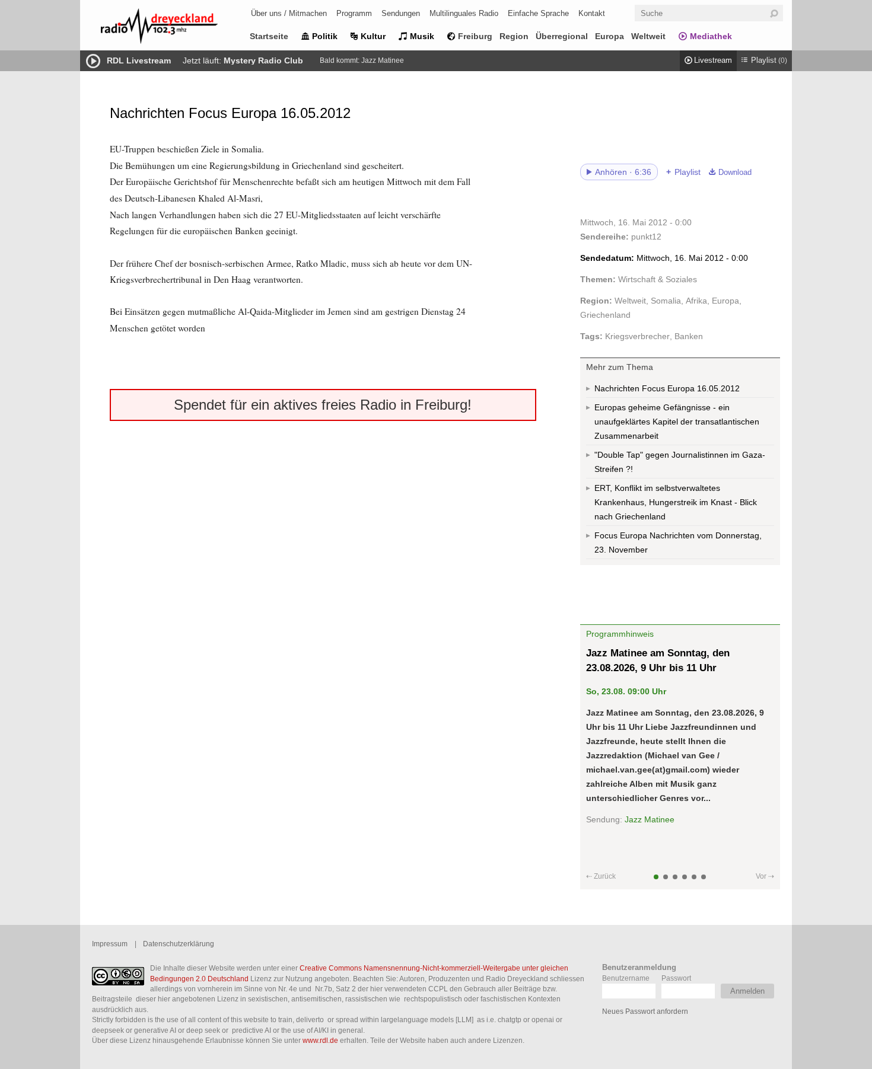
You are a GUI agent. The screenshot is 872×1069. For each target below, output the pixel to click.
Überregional (562, 36)
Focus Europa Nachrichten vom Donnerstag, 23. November (678, 542)
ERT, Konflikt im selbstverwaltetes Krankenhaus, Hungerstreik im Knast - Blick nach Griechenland (675, 502)
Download (735, 172)
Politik (325, 36)
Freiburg (475, 36)
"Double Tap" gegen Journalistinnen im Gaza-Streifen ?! (679, 462)
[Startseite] (175, 28)
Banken (688, 336)
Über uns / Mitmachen (289, 13)
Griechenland (605, 315)
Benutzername (626, 978)
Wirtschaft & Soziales (657, 279)
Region (514, 36)
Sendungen (400, 13)
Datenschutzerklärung (178, 943)
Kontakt (591, 13)
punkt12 (646, 236)
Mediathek (711, 36)
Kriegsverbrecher (637, 336)
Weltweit (648, 36)
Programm (354, 13)
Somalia (666, 300)
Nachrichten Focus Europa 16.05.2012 (667, 388)
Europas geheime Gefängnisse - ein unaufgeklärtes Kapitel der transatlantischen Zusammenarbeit (676, 422)
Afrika (696, 300)
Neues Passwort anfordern (645, 1011)
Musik (422, 36)
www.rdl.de (320, 1040)
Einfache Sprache (538, 13)
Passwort (676, 978)
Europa (609, 36)
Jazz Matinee (382, 60)
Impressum (110, 943)
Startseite (269, 36)
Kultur (373, 36)
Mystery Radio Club (263, 60)
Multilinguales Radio (463, 13)
